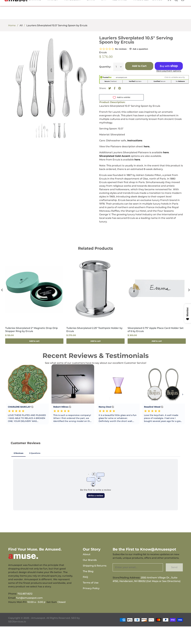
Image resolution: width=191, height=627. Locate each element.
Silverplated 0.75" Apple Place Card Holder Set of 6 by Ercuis (156, 330)
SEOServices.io (17, 621)
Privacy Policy (91, 588)
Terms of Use (90, 582)
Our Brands (90, 560)
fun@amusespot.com (29, 597)
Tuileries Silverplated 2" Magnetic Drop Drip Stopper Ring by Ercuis (31, 330)
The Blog (88, 571)
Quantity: (105, 66)
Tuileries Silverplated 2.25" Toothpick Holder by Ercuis (94, 330)
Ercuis (103, 52)
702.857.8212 (24, 593)
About (86, 554)
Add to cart (34, 341)
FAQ (85, 577)
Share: (102, 88)
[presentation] (2, 290)
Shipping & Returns (94, 565)
